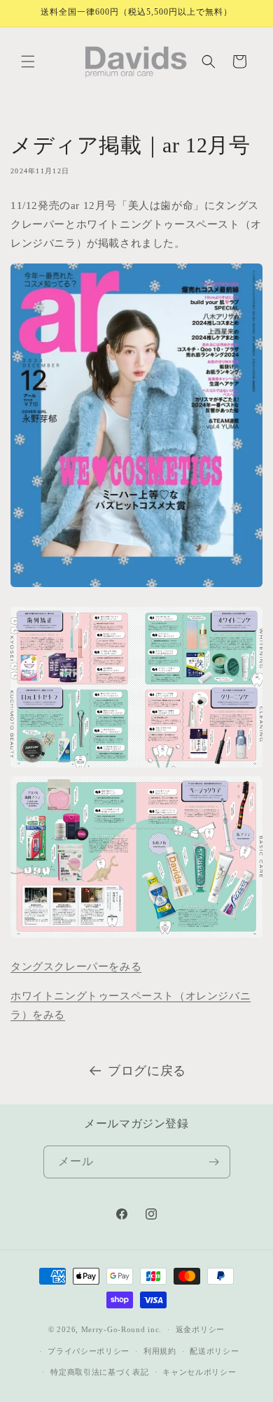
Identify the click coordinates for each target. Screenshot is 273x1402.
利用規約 (160, 1351)
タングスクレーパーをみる (75, 966)
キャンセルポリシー (199, 1372)
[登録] (214, 1162)
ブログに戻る (147, 1071)
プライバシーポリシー (89, 1351)
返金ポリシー (200, 1329)
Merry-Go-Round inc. (121, 1329)
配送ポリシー (214, 1351)
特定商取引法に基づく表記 (99, 1372)
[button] (28, 61)
